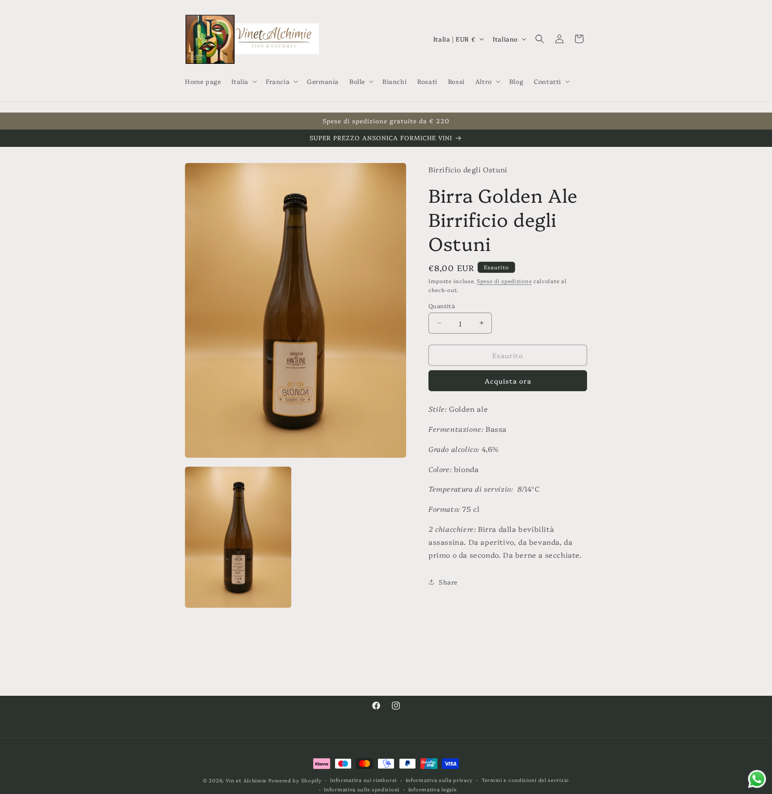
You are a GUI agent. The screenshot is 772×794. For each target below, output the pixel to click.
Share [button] (448, 581)
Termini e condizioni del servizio (525, 780)
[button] (243, 81)
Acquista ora (508, 380)
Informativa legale (432, 789)
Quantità (441, 305)
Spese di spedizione (504, 280)
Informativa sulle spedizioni (361, 789)
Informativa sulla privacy (439, 780)
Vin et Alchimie (247, 780)
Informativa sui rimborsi (363, 780)
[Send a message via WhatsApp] (757, 779)
